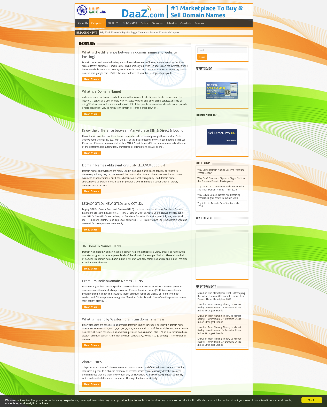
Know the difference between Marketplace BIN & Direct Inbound (132, 130)
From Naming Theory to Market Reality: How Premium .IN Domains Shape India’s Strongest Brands (219, 307)
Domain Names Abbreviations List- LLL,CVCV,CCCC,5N (123, 165)
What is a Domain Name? (101, 91)
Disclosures (157, 23)
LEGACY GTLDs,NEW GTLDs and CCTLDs (112, 204)
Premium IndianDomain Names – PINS (112, 281)
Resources (200, 23)
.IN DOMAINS (129, 23)
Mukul (200, 293)
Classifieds (185, 23)
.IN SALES (113, 23)
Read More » (91, 79)
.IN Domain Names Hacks (101, 246)
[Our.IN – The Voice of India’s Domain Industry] (91, 10)
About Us (83, 23)
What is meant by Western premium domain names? (123, 319)
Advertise (172, 23)
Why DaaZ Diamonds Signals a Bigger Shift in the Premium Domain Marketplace (139, 32)
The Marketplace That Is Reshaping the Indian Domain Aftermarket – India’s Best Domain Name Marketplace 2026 (221, 296)
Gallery (144, 23)
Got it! (312, 400)
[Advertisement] (222, 256)
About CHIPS (92, 362)
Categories (96, 23)
